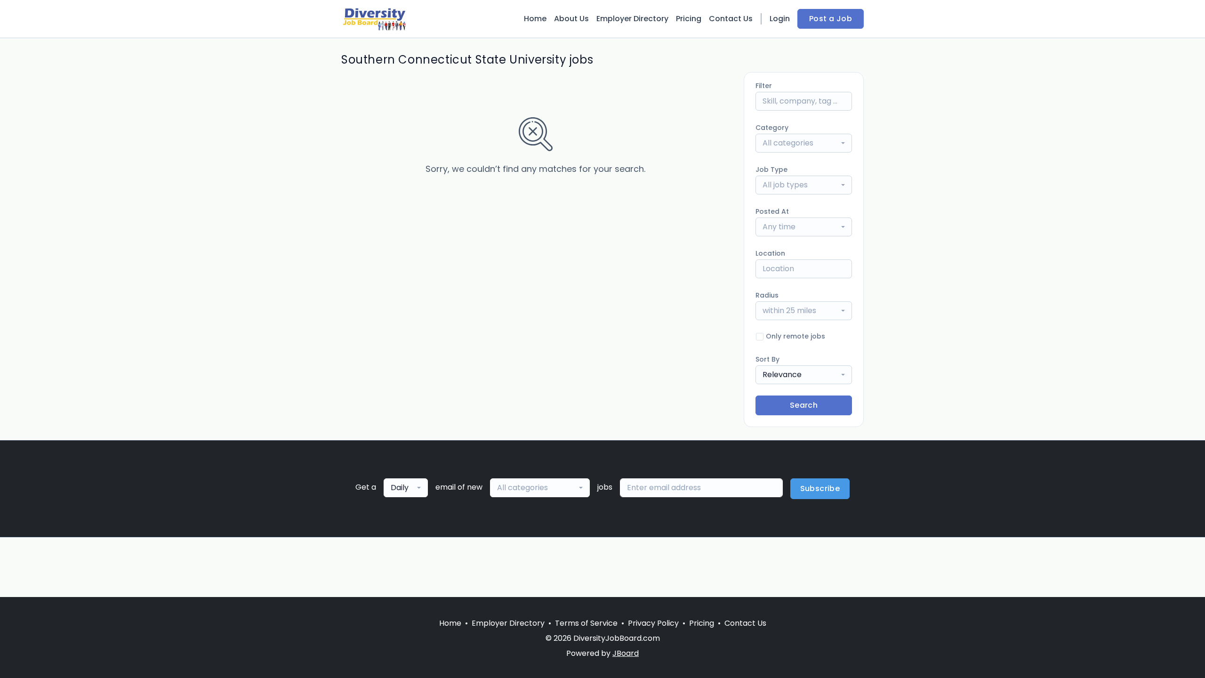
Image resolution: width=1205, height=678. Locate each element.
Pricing (688, 18)
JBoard (625, 653)
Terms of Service (586, 623)
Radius (767, 295)
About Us (571, 18)
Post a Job (830, 18)
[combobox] (803, 143)
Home (535, 18)
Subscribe (820, 488)
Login (780, 18)
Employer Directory (632, 18)
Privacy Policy (653, 623)
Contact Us (731, 18)
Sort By (767, 359)
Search (804, 405)
